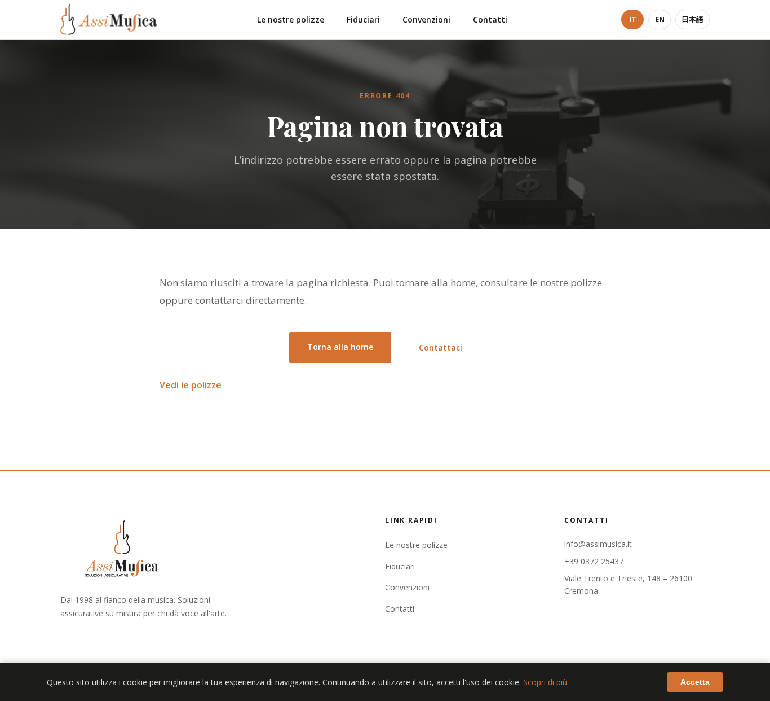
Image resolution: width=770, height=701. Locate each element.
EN (660, 19)
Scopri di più (545, 682)
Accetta (695, 681)
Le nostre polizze (290, 19)
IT (632, 19)
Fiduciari (363, 19)
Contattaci (440, 347)
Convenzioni (426, 19)
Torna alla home (340, 346)
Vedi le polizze (191, 385)
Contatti (490, 19)
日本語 (692, 19)
